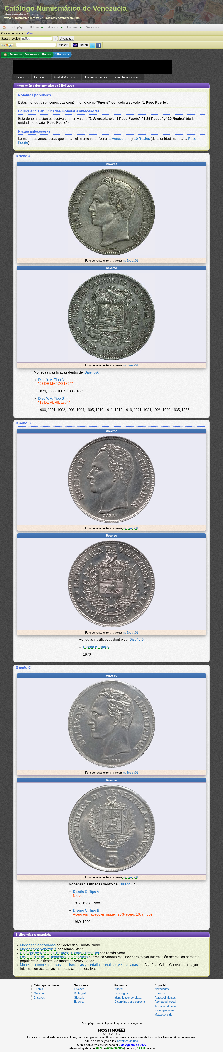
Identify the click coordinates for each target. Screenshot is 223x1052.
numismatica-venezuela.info (61, 18)
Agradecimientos (165, 997)
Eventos (79, 1001)
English (83, 44)
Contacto (160, 993)
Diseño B (136, 639)
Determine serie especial (129, 1001)
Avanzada (66, 38)
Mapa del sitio (163, 1014)
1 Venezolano (119, 139)
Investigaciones (164, 1010)
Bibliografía (81, 993)
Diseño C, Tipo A (86, 892)
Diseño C (126, 884)
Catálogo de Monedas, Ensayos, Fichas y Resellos (59, 953)
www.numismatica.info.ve (21, 18)
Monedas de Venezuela (38, 949)
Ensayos (73, 27)
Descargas (121, 993)
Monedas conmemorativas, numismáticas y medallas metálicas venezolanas (79, 965)
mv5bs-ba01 (130, 528)
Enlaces (79, 989)
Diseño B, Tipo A (96, 647)
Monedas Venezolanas (38, 945)
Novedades (162, 989)
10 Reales (142, 139)
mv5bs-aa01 (130, 260)
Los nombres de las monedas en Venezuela (54, 957)
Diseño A (91, 372)
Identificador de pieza (127, 997)
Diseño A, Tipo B (51, 398)
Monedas (54, 27)
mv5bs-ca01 (130, 772)
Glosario (79, 997)
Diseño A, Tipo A (51, 380)
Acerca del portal (165, 1001)
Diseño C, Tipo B (86, 910)
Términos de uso (165, 1006)
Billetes (35, 27)
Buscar (118, 989)
